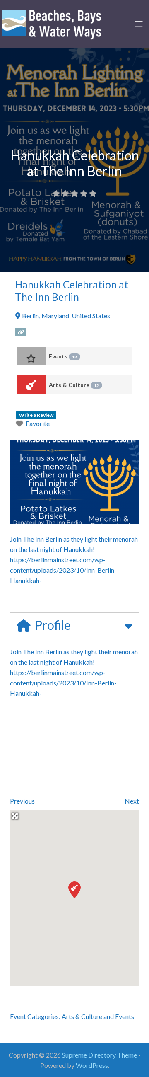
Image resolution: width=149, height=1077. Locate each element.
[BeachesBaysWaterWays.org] (51, 23)
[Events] (31, 356)
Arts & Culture (74, 384)
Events (63, 356)
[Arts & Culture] (31, 384)
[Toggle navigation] (138, 24)
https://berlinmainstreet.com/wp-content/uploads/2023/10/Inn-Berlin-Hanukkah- (63, 570)
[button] (74, 889)
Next (132, 801)
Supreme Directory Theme (100, 1055)
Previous (22, 801)
